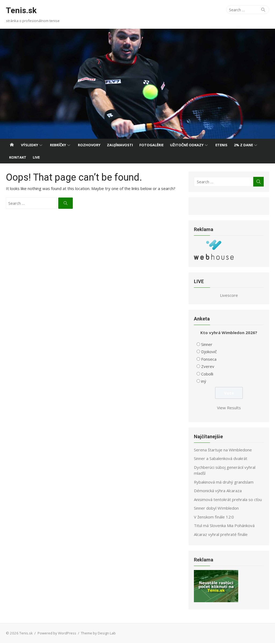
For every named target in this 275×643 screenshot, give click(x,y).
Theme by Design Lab (98, 633)
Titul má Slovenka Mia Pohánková (224, 525)
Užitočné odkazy (187, 145)
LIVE (36, 157)
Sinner (206, 344)
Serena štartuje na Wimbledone (223, 449)
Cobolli (207, 374)
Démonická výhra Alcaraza (218, 490)
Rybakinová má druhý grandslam (224, 482)
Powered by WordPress (57, 633)
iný (203, 381)
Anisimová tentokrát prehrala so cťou (228, 499)
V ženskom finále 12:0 (214, 517)
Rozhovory (89, 145)
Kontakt (17, 157)
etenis (221, 145)
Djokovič (209, 351)
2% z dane (243, 145)
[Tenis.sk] (137, 84)
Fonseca (208, 359)
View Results (229, 407)
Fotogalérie (151, 145)
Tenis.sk (21, 10)
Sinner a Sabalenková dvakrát (220, 458)
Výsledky (29, 145)
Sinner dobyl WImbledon (216, 508)
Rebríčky (58, 145)
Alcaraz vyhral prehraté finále (221, 534)
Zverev (207, 366)
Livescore (229, 295)
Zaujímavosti (120, 145)
